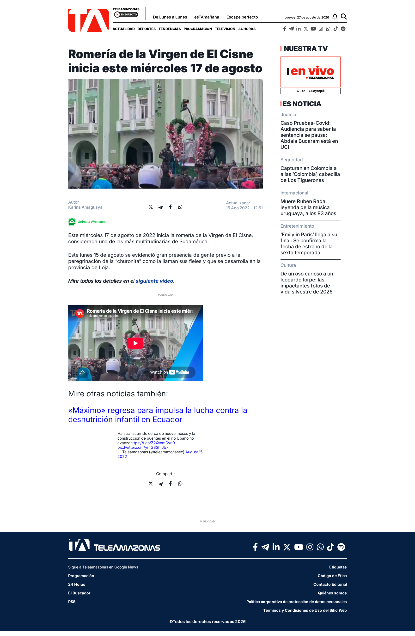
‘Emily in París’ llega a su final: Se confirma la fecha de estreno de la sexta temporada (309, 243)
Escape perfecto (242, 17)
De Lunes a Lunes (170, 17)
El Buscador (79, 593)
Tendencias (170, 29)
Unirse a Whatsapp (92, 222)
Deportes (147, 29)
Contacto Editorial (330, 584)
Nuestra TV (305, 48)
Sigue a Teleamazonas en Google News (103, 567)
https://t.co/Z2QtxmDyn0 (152, 442)
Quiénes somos (332, 593)
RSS (71, 601)
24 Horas (247, 29)
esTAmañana (206, 17)
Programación (198, 29)
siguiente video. (154, 281)
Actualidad (124, 29)
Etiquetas (338, 567)
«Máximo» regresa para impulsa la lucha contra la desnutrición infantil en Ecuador (157, 414)
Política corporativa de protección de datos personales (296, 601)
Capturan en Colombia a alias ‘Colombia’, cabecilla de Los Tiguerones (310, 174)
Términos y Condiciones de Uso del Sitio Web (305, 610)
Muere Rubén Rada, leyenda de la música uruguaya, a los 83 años (308, 207)
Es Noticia (302, 104)
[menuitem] (124, 29)
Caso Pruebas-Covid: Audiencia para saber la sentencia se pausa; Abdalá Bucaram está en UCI (309, 135)
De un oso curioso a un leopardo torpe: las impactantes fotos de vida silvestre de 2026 (307, 283)
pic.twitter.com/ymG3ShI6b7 (142, 447)
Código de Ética (332, 575)
